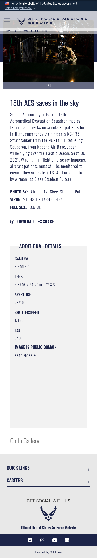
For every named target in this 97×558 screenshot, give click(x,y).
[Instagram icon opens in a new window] (42, 540)
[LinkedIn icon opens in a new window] (67, 540)
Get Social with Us (48, 501)
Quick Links (18, 468)
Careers (15, 480)
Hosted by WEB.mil (48, 552)
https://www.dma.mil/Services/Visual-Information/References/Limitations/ (42, 413)
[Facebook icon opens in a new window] (30, 540)
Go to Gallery (24, 440)
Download (24, 221)
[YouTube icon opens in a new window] (54, 540)
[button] (20, 8)
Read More (24, 355)
